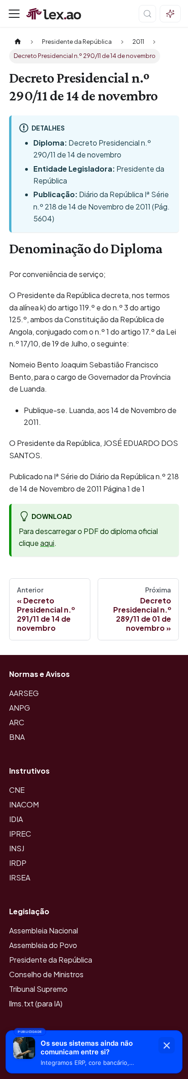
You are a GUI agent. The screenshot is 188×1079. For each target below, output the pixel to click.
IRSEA (19, 877)
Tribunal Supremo (38, 989)
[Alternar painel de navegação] (14, 14)
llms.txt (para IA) (36, 1003)
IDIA (16, 819)
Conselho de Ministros (46, 974)
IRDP (17, 863)
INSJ (16, 848)
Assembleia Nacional (43, 930)
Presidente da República (50, 959)
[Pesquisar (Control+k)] (147, 13)
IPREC (20, 833)
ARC (16, 722)
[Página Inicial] (17, 42)
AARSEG (24, 693)
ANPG (19, 707)
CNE (17, 790)
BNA (17, 737)
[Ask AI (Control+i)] (170, 13)
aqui (47, 543)
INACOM (24, 804)
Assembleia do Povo (43, 945)
